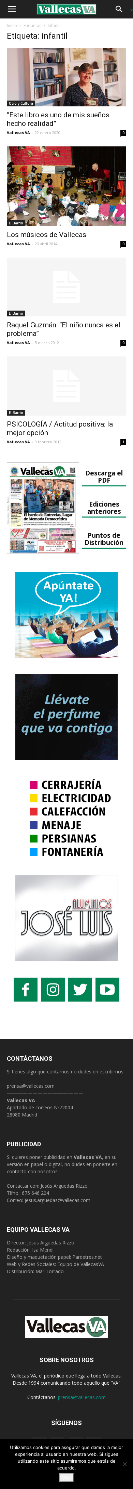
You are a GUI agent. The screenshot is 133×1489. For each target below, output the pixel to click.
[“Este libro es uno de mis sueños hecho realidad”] (66, 77)
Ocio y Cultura (21, 103)
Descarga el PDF (104, 476)
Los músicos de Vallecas (46, 235)
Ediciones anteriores (104, 507)
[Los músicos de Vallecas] (66, 186)
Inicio (12, 25)
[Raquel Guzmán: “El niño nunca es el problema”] (66, 287)
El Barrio (16, 223)
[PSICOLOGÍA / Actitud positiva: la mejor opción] (66, 386)
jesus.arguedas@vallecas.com (57, 1200)
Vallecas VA (18, 132)
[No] (124, 1464)
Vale (66, 1477)
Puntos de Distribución (104, 539)
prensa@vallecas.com (31, 1086)
